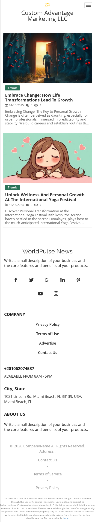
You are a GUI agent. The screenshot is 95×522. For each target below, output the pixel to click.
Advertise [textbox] (47, 343)
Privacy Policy (47, 487)
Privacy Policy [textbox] (48, 324)
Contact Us (47, 460)
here (65, 518)
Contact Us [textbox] (47, 352)
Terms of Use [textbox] (47, 334)
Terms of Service (47, 474)
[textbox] (47, 251)
